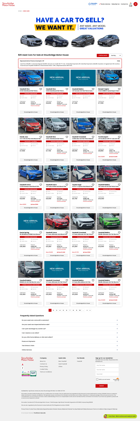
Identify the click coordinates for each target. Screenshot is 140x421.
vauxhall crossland (79, 137)
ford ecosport (103, 137)
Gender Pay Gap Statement (75, 409)
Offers (60, 366)
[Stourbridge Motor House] (8, 4)
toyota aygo (76, 185)
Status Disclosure (88, 409)
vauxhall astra (51, 185)
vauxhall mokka (78, 89)
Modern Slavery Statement (60, 409)
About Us (42, 361)
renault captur (103, 89)
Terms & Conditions (46, 372)
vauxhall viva (24, 89)
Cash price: (23, 101)
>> (90, 310)
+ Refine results (102, 55)
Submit (101, 386)
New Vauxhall (62, 361)
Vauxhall (79, 361)
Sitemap (115, 409)
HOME (20, 11)
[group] (30, 78)
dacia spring (24, 232)
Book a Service (105, 4)
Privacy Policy (44, 366)
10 (80, 310)
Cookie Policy (44, 369)
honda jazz (24, 137)
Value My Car (115, 4)
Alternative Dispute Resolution (45, 409)
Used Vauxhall (62, 364)
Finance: (33, 101)
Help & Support (108, 409)
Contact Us (124, 4)
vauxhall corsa (25, 185)
